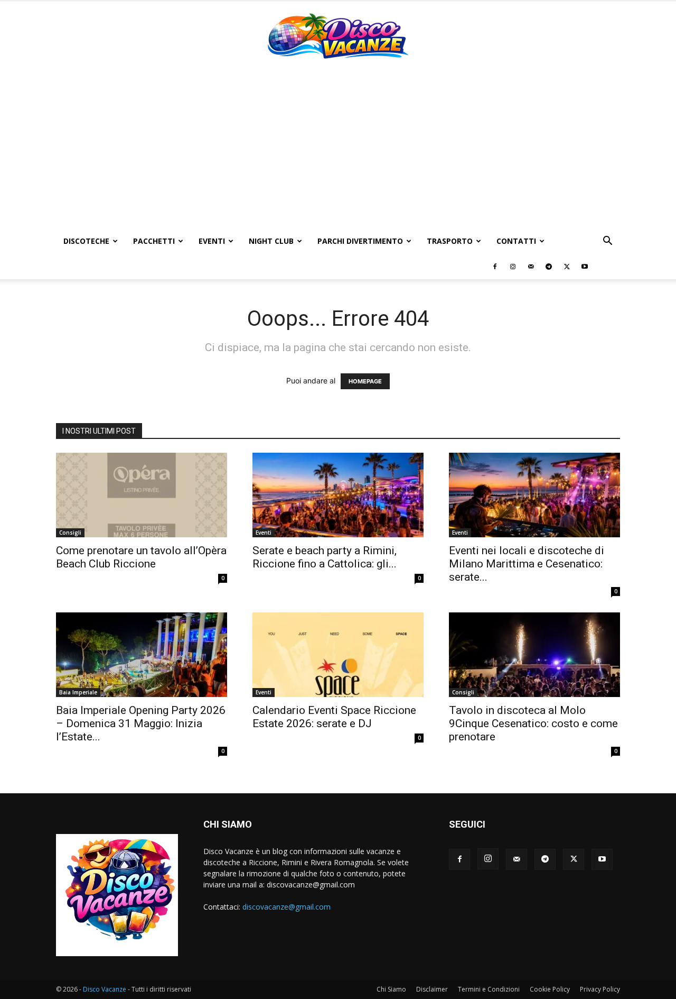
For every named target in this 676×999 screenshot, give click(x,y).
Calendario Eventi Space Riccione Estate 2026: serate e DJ (334, 717)
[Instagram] (513, 266)
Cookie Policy (550, 989)
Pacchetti (154, 241)
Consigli (70, 532)
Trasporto (450, 241)
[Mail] (531, 266)
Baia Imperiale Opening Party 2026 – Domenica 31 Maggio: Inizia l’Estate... (141, 723)
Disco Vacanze (104, 989)
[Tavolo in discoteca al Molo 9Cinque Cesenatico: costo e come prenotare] (534, 654)
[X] (567, 266)
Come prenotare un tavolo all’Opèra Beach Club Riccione (141, 557)
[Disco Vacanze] (338, 36)
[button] (607, 242)
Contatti (516, 241)
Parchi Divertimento (360, 241)
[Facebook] (495, 266)
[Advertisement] (338, 149)
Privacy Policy (600, 989)
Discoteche (86, 241)
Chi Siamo (391, 989)
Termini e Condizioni (489, 989)
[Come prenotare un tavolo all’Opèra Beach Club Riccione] (141, 495)
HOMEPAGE (365, 381)
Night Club (271, 241)
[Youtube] (585, 266)
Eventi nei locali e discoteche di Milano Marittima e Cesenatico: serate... (526, 563)
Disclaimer (432, 989)
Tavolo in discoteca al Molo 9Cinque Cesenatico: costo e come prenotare (533, 723)
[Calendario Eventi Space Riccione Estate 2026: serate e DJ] (338, 654)
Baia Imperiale (78, 692)
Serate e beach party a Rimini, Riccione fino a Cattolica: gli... (324, 557)
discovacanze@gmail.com (286, 907)
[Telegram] (549, 266)
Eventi (212, 241)
